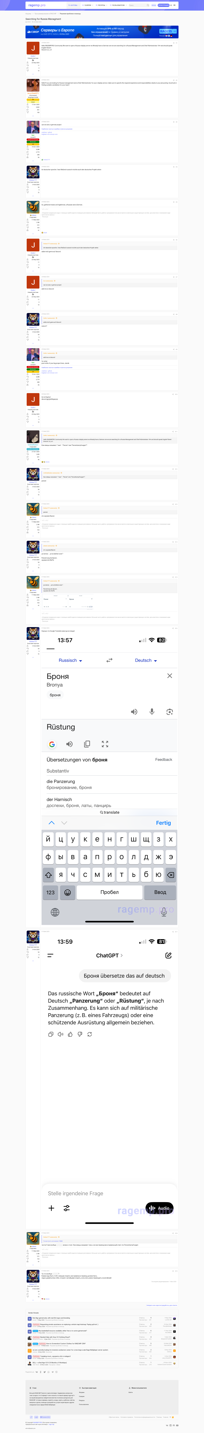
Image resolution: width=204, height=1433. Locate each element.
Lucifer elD (168, 1320)
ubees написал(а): (49, 546)
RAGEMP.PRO (37, 1422)
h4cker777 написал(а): (50, 243)
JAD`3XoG (36, 1365)
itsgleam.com (46, 134)
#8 (176, 314)
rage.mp (51, 1424)
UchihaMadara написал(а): (51, 473)
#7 (176, 277)
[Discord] (170, 1425)
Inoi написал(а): (48, 281)
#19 (176, 1271)
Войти (131, 1392)
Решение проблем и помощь (54, 1320)
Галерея (81, 1396)
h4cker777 (33, 180)
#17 (176, 932)
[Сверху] (170, 1417)
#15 (176, 577)
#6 (176, 240)
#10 (176, 394)
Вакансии (49, 1352)
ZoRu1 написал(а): (49, 318)
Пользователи (84, 1404)
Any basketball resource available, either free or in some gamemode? (63, 1331)
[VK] (167, 1425)
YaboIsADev (36, 1345)
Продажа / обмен (54, 1365)
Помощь (159, 1417)
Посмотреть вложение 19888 (52, 1241)
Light (36, 1417)
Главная (165, 1417)
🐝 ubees (33, 215)
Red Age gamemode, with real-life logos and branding (51, 1318)
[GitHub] (174, 1425)
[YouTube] (177, 1425)
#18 (176, 1233)
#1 (176, 43)
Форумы (81, 1392)
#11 (176, 431)
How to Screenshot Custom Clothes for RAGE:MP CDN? (66, 1344)
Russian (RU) (46, 1417)
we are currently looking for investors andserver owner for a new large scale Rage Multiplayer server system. (70, 1350)
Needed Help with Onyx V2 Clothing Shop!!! (55, 1337)
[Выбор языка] (174, 5)
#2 (176, 80)
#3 (176, 122)
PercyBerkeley (167, 1326)
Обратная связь (114, 1417)
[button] (79, 5)
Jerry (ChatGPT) (167, 1358)
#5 (176, 202)
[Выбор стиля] (171, 5)
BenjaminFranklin (38, 1339)
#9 (176, 349)
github (50, 132)
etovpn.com (54, 134)
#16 (176, 628)
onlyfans (44, 132)
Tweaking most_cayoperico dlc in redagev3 (55, 1356)
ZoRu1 (29, 22)
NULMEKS (168, 1332)
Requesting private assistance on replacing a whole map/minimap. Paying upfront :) (69, 1324)
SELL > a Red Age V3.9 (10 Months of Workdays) (50, 1363)
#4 (176, 167)
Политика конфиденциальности (144, 1417)
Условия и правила (126, 1417)
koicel (34, 1320)
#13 (176, 504)
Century (35, 1352)
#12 (176, 469)
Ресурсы (82, 1400)
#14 (176, 542)
